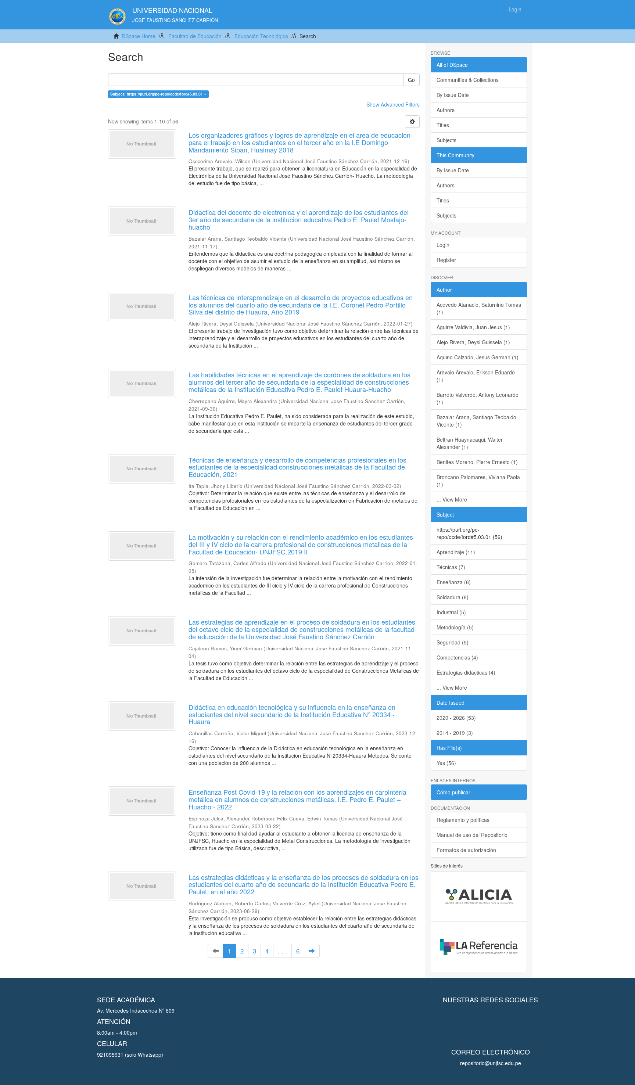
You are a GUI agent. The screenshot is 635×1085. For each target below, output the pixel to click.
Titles (443, 125)
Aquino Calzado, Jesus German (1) (478, 357)
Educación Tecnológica (261, 36)
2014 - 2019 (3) (455, 732)
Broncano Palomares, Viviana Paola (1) (478, 480)
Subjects (446, 140)
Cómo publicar (453, 792)
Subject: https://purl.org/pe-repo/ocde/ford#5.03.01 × (158, 94)
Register (446, 259)
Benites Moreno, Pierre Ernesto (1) (477, 462)
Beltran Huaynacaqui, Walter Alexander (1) (470, 443)
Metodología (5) (455, 627)
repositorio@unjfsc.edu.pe (490, 1063)
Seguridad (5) (453, 642)
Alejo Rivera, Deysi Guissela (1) (473, 342)
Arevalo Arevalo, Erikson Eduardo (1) (476, 376)
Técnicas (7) (451, 567)
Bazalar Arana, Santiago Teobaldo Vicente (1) (476, 420)
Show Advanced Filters (393, 104)
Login (443, 244)
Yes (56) (446, 762)
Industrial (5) (451, 612)
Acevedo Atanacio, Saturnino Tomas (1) (479, 308)
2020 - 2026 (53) (456, 717)
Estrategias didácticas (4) (466, 672)
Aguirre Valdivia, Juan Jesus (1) (473, 327)
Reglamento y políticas (463, 819)
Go (411, 79)
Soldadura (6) (453, 597)
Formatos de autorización (466, 850)
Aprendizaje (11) (456, 552)
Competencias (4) (457, 657)
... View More (452, 499)
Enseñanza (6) (454, 582)
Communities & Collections (468, 79)
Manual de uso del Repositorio (472, 834)
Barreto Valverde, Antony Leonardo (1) (478, 398)
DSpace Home (138, 36)
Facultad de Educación (195, 36)
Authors (446, 110)
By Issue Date (453, 94)
